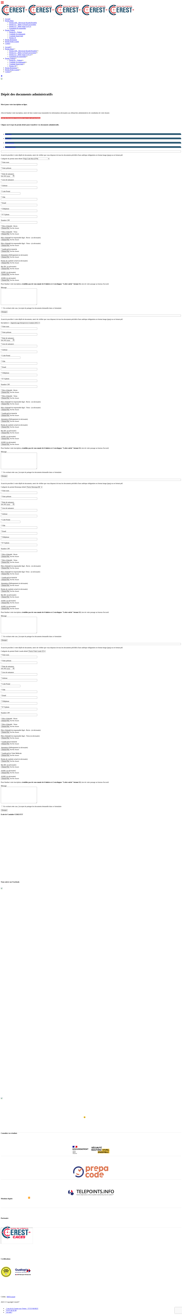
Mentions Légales (7, 1207)
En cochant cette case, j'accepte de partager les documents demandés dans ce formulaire (32, 308)
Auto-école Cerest (7, 1110)
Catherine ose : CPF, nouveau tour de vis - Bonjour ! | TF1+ (21, 1191)
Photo (5, 1121)
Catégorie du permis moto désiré (12, 159)
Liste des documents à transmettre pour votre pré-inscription (20, 118)
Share (4, 1126)
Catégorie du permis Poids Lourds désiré (14, 651)
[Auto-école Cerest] (8, 1098)
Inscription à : (5, 323)
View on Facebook (7, 1124)
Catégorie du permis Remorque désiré (13, 487)
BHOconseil (11, 1297)
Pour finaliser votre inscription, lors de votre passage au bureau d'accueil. (55, 284)
